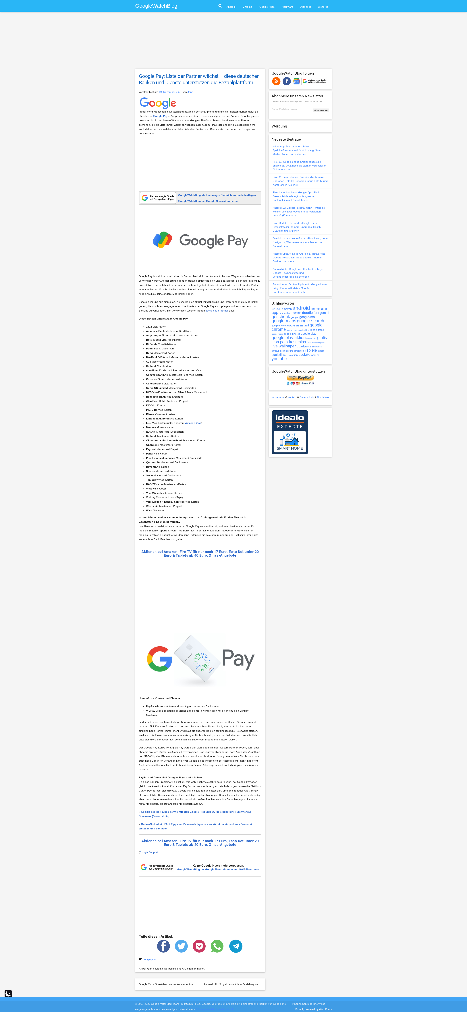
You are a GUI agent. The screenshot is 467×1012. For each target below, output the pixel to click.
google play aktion (289, 337)
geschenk (281, 316)
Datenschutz (307, 397)
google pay (149, 959)
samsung (276, 351)
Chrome (247, 6)
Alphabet (305, 6)
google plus (311, 338)
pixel (300, 346)
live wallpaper (284, 346)
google (295, 317)
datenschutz (285, 313)
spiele (311, 350)
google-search (310, 321)
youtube (279, 358)
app (275, 312)
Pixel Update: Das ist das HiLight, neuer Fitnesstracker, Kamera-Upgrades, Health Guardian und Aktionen (297, 227)
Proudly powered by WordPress (313, 1009)
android (301, 308)
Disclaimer (323, 397)
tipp (296, 354)
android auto (319, 308)
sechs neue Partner (217, 310)
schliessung (287, 351)
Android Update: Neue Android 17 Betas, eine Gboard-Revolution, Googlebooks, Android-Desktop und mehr (299, 257)
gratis (322, 337)
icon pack (280, 342)
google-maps (284, 320)
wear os (315, 355)
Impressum (278, 397)
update (304, 354)
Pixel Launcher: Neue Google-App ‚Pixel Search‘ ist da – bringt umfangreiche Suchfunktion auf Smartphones (296, 196)
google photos (292, 333)
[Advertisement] (233, 41)
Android (231, 6)
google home (277, 334)
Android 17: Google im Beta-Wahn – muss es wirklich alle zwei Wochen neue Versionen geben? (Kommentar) (299, 211)
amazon (287, 308)
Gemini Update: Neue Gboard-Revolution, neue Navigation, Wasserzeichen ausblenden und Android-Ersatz (300, 242)
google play (308, 333)
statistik (277, 355)
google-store (278, 325)
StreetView (288, 355)
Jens (190, 91)
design (297, 312)
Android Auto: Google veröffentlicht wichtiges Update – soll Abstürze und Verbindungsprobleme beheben (298, 273)
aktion (276, 309)
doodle (307, 313)
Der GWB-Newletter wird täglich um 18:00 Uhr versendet (297, 101)
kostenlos (297, 342)
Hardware (287, 6)
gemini (324, 313)
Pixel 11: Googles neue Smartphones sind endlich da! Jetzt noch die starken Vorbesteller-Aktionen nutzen (300, 165)
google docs (292, 330)
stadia (321, 350)
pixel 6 (307, 346)
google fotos (317, 329)
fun (316, 313)
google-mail (307, 317)
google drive (303, 330)
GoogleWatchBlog (156, 6)
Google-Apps (267, 6)
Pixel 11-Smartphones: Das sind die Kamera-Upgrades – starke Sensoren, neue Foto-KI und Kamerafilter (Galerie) (300, 181)
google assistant (297, 325)
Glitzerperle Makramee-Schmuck (215, 1009)
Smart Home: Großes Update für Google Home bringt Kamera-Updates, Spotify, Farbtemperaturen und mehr (300, 288)
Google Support (149, 852)
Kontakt (292, 397)
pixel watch (317, 347)
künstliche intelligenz (316, 342)
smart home (300, 351)
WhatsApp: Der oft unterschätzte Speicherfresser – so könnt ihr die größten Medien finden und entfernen (297, 150)
